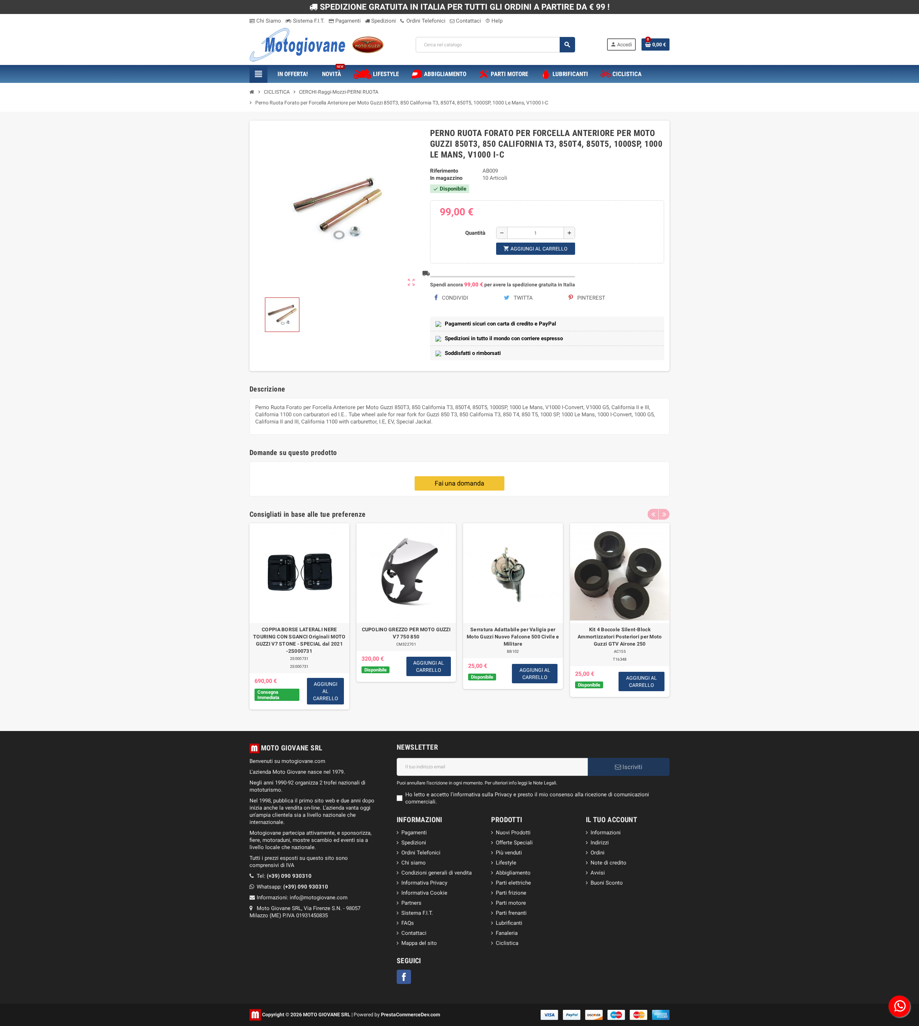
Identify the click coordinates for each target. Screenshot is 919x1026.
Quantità (475, 233)
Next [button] (664, 514)
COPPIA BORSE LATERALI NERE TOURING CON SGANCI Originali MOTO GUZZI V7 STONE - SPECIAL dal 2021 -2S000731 (299, 640)
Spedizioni (383, 21)
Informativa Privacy (424, 883)
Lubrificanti (509, 923)
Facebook (404, 977)
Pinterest (590, 298)
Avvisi (598, 873)
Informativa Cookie (424, 893)
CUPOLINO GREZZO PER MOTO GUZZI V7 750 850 (406, 633)
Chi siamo (413, 862)
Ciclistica (507, 943)
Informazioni (606, 832)
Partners (411, 903)
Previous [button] (653, 514)
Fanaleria (507, 933)
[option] (299, 616)
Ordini (598, 852)
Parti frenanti (511, 913)
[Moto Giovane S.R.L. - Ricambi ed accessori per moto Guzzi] (316, 44)
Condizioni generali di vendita (436, 873)
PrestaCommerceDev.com (410, 1014)
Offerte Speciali (514, 842)
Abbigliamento (513, 873)
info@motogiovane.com (318, 897)
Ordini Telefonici (425, 21)
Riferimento (444, 171)
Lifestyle (506, 862)
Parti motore (511, 903)
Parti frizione (511, 893)
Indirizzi (600, 842)
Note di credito (608, 862)
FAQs (407, 923)
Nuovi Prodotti (513, 832)
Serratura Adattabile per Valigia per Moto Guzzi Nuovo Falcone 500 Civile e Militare (513, 637)
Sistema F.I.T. (308, 21)
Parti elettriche (513, 883)
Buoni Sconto (607, 883)
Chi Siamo (268, 21)
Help (494, 21)
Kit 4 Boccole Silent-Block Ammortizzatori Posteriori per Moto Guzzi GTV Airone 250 (620, 637)
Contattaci (467, 21)
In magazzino (446, 178)
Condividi (454, 298)
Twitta (522, 298)
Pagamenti (347, 21)
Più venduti (509, 852)
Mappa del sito (419, 943)
